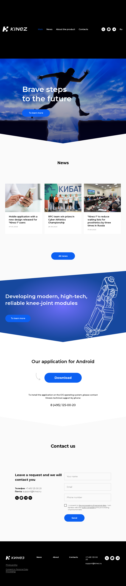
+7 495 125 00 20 (34, 488)
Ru (121, 29)
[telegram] (114, 29)
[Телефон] (103, 29)
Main (40, 29)
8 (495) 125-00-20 (63, 405)
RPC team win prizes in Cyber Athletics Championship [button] (61, 219)
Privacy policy (11, 565)
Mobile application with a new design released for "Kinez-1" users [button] (23, 219)
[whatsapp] (109, 29)
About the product (65, 29)
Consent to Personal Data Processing (17, 570)
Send (74, 518)
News (49, 29)
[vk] (30, 498)
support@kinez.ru (32, 491)
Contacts (83, 29)
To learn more (36, 113)
